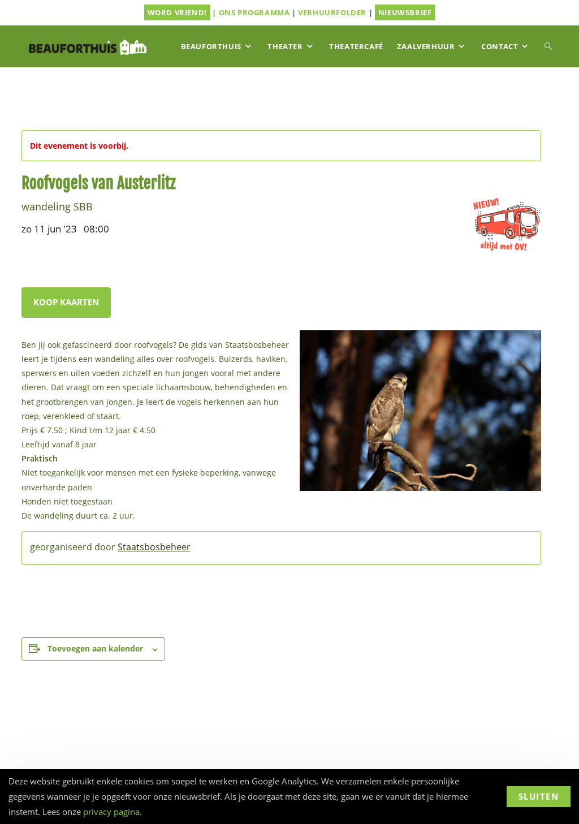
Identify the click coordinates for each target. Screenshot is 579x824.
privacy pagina (111, 811)
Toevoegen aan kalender (95, 648)
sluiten (538, 796)
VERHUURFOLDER (332, 12)
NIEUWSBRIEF (405, 12)
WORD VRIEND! (177, 12)
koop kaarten (66, 302)
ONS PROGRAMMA (254, 12)
